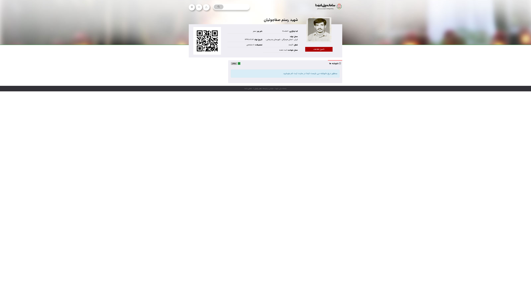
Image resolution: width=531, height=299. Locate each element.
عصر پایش (258, 88)
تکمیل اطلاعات (318, 49)
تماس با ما (248, 88)
